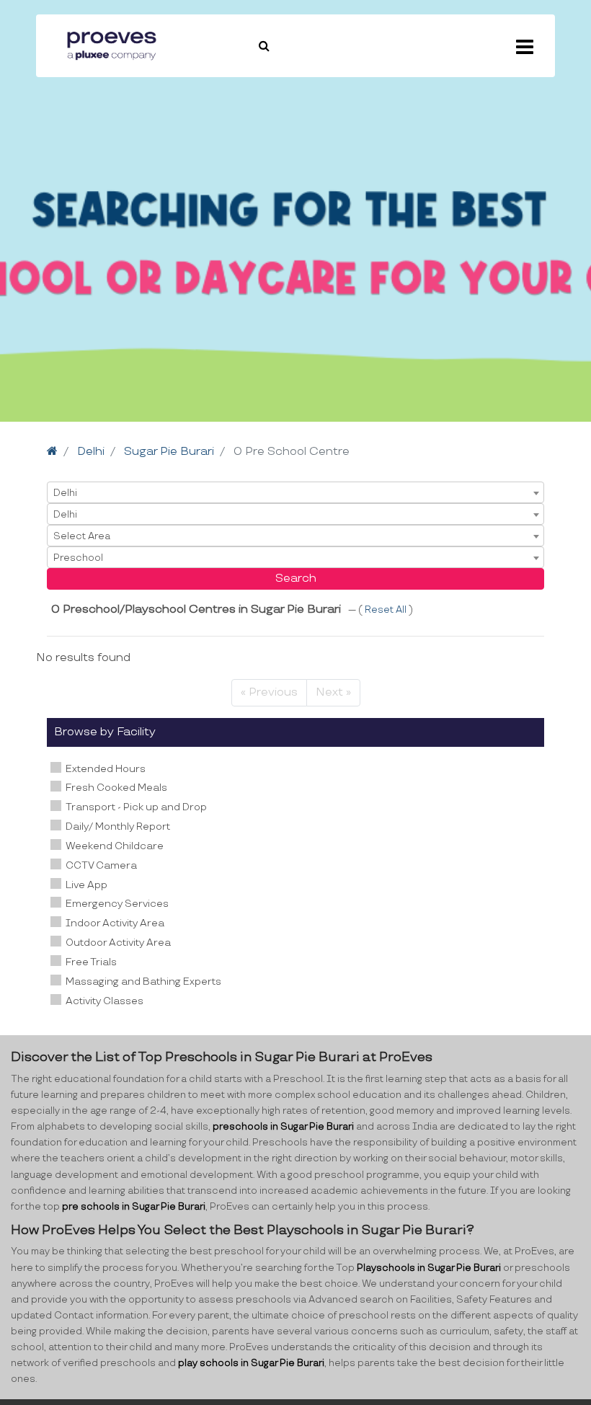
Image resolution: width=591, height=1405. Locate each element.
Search (295, 578)
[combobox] (295, 492)
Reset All (387, 610)
